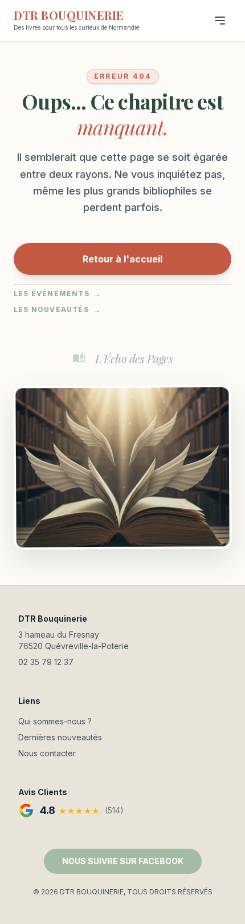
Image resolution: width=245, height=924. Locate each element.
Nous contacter (47, 753)
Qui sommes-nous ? (55, 721)
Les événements (57, 293)
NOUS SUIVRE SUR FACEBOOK (122, 861)
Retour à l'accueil (122, 259)
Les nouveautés (57, 309)
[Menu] (220, 20)
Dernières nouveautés (60, 737)
